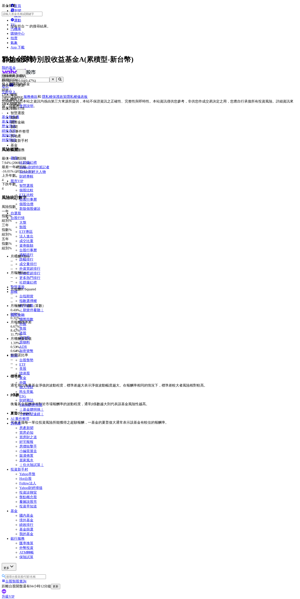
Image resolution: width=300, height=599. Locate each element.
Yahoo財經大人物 (32, 172)
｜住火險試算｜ (31, 465)
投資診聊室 (28, 492)
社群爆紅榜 (28, 162)
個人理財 (26, 387)
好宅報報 (26, 442)
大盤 (22, 222)
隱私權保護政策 (54, 97)
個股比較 (26, 190)
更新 (55, 586)
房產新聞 (26, 428)
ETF (22, 364)
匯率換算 (26, 543)
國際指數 (26, 319)
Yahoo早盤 (27, 474)
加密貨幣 (26, 351)
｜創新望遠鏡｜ (31, 414)
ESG (22, 396)
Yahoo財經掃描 (30, 488)
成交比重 (26, 241)
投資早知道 (28, 506)
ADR (23, 347)
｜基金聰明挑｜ (31, 409)
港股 (22, 333)
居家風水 (26, 460)
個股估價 (26, 204)
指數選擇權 (28, 301)
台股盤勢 (26, 360)
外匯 (22, 382)
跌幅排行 (26, 259)
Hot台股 (25, 478)
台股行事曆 (28, 199)
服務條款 (30, 97)
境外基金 (26, 520)
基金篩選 (26, 529)
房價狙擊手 (28, 446)
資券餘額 (26, 245)
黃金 (22, 378)
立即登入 (9, 92)
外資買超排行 (29, 268)
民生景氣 (26, 392)
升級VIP (8, 596)
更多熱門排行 (29, 278)
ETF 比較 (26, 195)
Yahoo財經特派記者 (34, 167)
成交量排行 (28, 264)
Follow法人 (27, 483)
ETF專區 (26, 232)
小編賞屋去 (28, 451)
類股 (22, 227)
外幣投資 (26, 548)
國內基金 (26, 515)
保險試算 (26, 557)
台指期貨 (26, 296)
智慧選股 (26, 185)
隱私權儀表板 (77, 97)
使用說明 (26, 106)
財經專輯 (26, 176)
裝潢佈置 (26, 455)
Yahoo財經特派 (30, 405)
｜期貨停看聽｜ (31, 310)
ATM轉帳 (26, 552)
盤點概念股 (28, 497)
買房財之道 (28, 437)
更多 (6, 568)
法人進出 (26, 236)
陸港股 (24, 373)
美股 (22, 328)
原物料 (24, 342)
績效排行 (26, 525)
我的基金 (26, 534)
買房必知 (26, 432)
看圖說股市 (28, 502)
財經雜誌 (26, 400)
